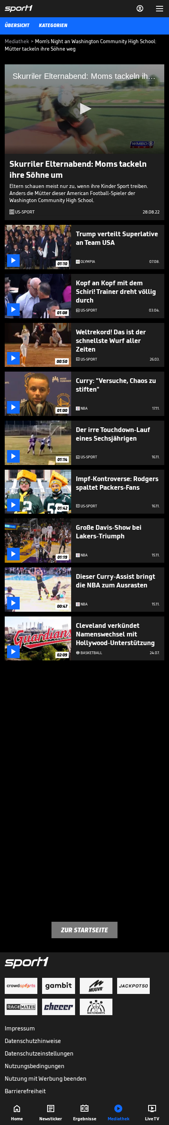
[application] (84, 109)
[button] (84, 108)
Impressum (20, 1028)
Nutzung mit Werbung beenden (45, 1078)
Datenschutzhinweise (33, 1041)
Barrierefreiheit (25, 1091)
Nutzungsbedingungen (34, 1066)
